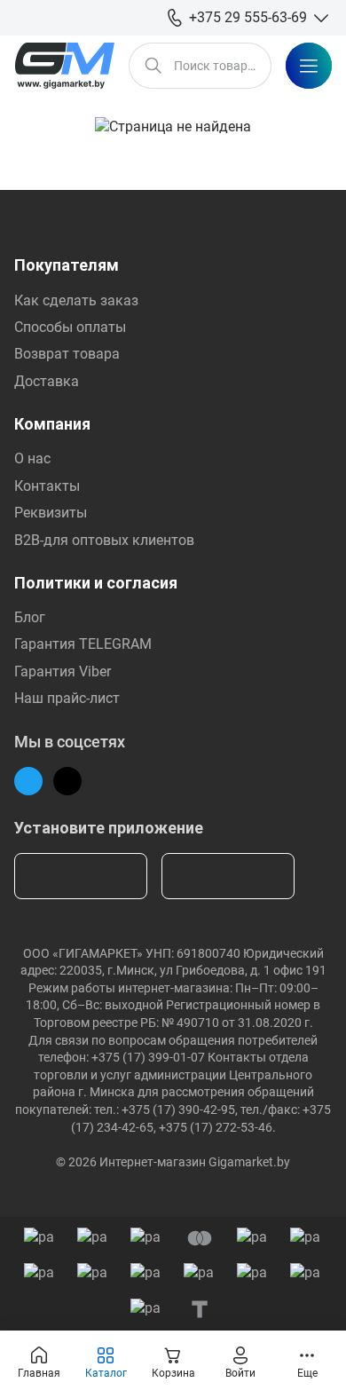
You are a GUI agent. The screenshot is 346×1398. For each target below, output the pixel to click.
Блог (29, 617)
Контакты (47, 486)
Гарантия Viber (62, 671)
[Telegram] (28, 781)
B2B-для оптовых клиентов (104, 540)
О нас (32, 458)
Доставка (46, 381)
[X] (67, 781)
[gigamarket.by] (64, 66)
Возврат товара (67, 353)
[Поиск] (153, 65)
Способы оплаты (70, 327)
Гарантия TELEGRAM (83, 644)
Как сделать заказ (76, 300)
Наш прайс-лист (67, 698)
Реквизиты (50, 512)
